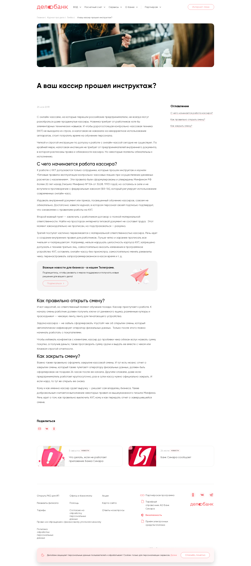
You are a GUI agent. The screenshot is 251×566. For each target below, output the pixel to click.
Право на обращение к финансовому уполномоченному (69, 521)
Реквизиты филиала (47, 503)
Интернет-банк (201, 7)
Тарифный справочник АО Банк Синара (157, 505)
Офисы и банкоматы (81, 495)
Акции (105, 495)
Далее (174, 555)
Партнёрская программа (160, 495)
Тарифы (41, 510)
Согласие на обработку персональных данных (78, 514)
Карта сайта (109, 503)
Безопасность (154, 515)
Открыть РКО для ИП (48, 495)
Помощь (74, 503)
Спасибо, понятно (195, 555)
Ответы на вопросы (113, 510)
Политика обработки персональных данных (45, 533)
